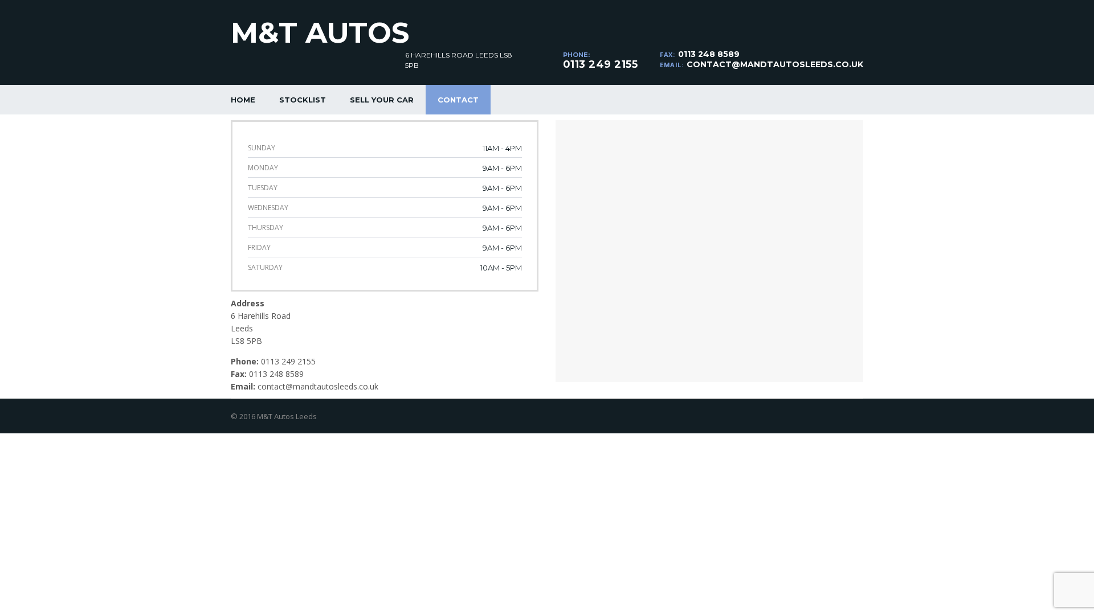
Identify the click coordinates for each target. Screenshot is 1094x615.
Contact (458, 99)
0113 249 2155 (600, 64)
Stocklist (302, 99)
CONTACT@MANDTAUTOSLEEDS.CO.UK (775, 64)
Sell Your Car (382, 99)
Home (243, 99)
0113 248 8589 (709, 54)
